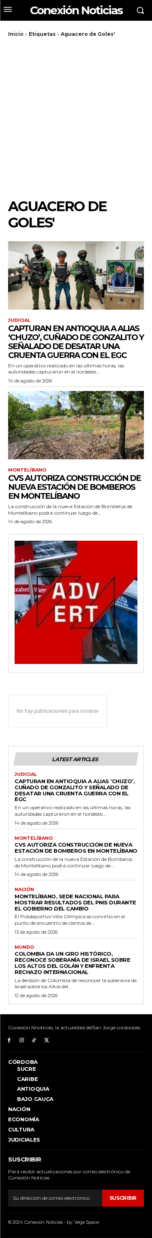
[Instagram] (21, 1039)
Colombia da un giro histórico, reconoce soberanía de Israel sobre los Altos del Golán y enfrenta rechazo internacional (72, 962)
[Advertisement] (76, 117)
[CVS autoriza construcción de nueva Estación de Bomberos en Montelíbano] (76, 425)
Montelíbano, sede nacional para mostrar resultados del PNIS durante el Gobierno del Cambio (75, 902)
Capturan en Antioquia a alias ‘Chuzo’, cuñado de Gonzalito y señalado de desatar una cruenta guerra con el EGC (75, 341)
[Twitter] (46, 1039)
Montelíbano (27, 470)
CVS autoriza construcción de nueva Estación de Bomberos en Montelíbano (74, 487)
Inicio (16, 34)
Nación (24, 889)
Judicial (19, 320)
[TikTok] (34, 1039)
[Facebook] (9, 1039)
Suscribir (123, 1198)
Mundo (24, 947)
